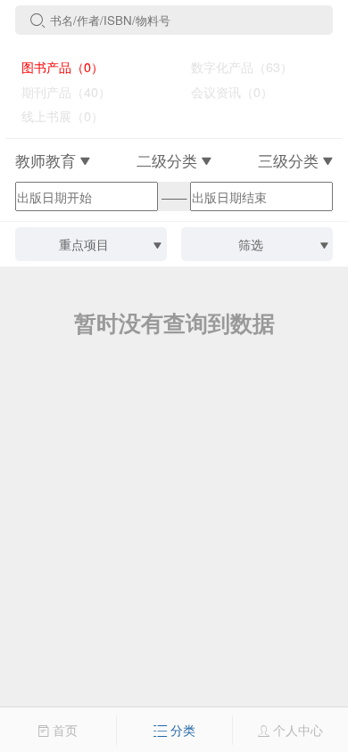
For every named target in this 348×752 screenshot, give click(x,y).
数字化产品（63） (235, 66)
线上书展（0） (55, 115)
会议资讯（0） (225, 91)
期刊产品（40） (59, 91)
